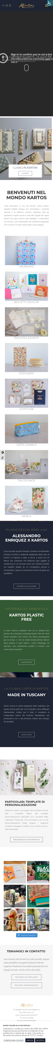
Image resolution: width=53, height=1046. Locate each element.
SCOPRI (26, 173)
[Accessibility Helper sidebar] (50, 3)
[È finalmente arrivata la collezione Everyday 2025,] (15, 872)
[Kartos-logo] (26, 4)
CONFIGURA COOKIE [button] (14, 1040)
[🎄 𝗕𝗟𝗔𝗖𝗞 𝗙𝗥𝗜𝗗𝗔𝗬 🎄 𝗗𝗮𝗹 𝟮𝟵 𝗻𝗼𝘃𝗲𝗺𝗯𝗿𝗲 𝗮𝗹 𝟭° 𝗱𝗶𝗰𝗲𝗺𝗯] (38, 872)
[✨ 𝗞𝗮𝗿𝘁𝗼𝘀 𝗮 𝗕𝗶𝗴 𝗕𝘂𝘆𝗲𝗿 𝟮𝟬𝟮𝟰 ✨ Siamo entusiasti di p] (15, 896)
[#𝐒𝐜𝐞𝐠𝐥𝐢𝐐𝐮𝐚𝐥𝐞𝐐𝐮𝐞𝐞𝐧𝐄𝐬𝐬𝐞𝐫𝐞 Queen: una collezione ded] (38, 920)
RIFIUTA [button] (30, 1040)
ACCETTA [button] (40, 1040)
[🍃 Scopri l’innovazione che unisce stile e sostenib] (38, 896)
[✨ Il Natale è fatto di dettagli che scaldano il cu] (15, 920)
